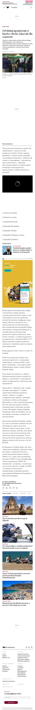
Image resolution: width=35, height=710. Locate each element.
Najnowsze (23, 493)
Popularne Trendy (17, 246)
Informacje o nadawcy (23, 659)
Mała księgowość (22, 671)
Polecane (15, 493)
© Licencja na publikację (9, 481)
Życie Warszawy (22, 676)
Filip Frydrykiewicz (7, 144)
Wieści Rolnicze (22, 674)
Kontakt (4, 656)
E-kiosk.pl (20, 666)
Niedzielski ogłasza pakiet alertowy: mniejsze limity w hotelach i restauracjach (22, 250)
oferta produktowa (7, 686)
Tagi (29, 493)
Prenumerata (6, 669)
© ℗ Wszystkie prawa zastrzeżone (11, 483)
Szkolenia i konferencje (8, 681)
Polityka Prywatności (23, 654)
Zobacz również (6, 493)
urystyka (14, 7)
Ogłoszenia (5, 667)
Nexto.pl (20, 669)
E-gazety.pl (20, 667)
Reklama (4, 666)
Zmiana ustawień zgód (24, 656)
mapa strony (5, 684)
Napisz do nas (6, 657)
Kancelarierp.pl (21, 673)
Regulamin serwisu (23, 657)
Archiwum (5, 671)
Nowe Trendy (5, 26)
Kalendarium (21, 684)
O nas (3, 654)
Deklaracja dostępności (24, 661)
